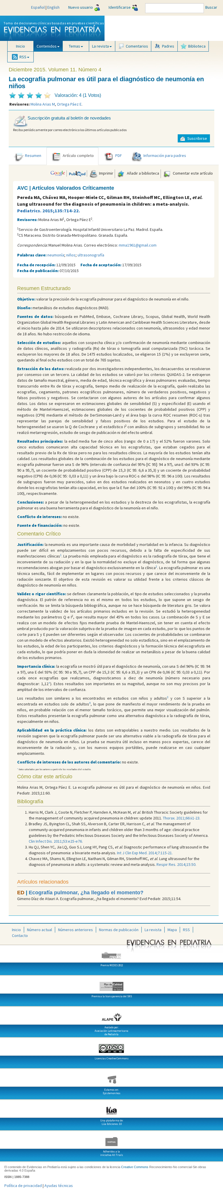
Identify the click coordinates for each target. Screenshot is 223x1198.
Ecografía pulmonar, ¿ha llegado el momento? (86, 892)
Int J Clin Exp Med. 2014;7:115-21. (145, 852)
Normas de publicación (119, 929)
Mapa (172, 929)
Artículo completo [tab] (78, 155)
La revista (153, 929)
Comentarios (137, 46)
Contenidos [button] (47, 46)
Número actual (39, 929)
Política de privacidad (23, 1185)
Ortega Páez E (69, 104)
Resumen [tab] (33, 155)
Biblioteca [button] (197, 46)
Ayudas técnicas (58, 1185)
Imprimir (105, 173)
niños (70, 255)
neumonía (55, 255)
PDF (118, 155)
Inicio (20, 46)
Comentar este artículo (192, 173)
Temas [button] (74, 46)
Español (38, 7)
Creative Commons (134, 1167)
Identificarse (120, 7)
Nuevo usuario (80, 7)
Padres (168, 46)
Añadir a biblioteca (142, 173)
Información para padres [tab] (164, 155)
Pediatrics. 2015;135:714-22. (48, 210)
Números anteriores (75, 929)
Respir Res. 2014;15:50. (176, 864)
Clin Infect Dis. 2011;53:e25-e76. (56, 841)
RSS (186, 929)
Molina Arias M (42, 104)
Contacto (20, 935)
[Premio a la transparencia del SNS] (111, 984)
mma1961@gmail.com (138, 245)
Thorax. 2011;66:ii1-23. (181, 818)
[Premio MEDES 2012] (111, 953)
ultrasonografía (91, 255)
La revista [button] (100, 46)
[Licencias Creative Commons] (111, 1046)
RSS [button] (22, 56)
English (53, 7)
